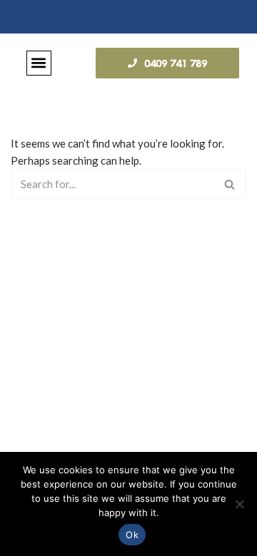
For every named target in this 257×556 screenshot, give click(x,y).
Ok (132, 534)
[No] (239, 504)
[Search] (230, 184)
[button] (38, 63)
